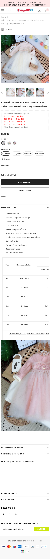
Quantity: (5, 165)
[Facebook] (3, 514)
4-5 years (39, 153)
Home (3, 17)
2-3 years (16, 153)
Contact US (28, 461)
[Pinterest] (16, 514)
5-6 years (6, 159)
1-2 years (6, 153)
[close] (48, 3)
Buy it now (25, 190)
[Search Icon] (9, 10)
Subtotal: (5, 175)
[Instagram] (9, 514)
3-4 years (28, 153)
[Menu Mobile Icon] (2, 10)
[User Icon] (39, 10)
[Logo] (25, 10)
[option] (25, 59)
